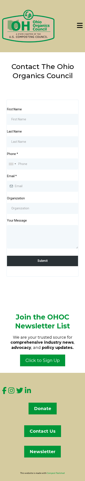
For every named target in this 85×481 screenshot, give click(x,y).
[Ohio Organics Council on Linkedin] (28, 392)
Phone (12, 154)
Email (12, 176)
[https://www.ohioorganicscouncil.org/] (28, 26)
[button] (80, 26)
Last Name (14, 131)
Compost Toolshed (56, 473)
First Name (14, 109)
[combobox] (12, 164)
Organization (16, 198)
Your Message (17, 220)
